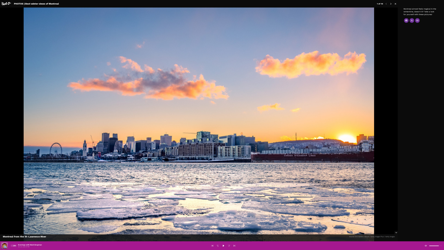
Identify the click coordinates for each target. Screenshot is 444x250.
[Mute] (425, 245)
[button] (212, 245)
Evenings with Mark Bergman (30, 245)
